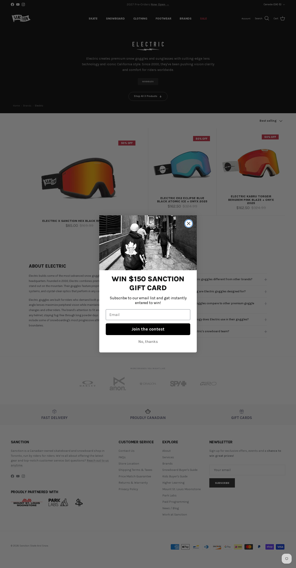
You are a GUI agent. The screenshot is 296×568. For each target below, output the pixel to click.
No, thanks (148, 341)
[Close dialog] (188, 223)
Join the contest (148, 329)
